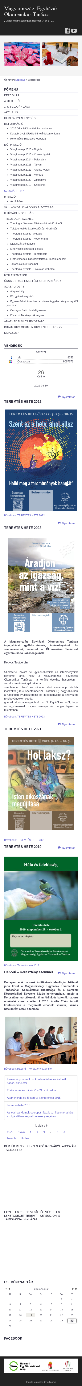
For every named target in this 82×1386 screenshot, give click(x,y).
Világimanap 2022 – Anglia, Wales (30, 169)
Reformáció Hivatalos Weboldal (28, 138)
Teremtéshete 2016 (18, 1105)
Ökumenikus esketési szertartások (32, 280)
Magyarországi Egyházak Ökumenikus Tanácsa (31, 11)
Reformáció (13, 123)
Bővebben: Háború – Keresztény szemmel (28, 1068)
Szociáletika (14, 191)
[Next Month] (73, 1289)
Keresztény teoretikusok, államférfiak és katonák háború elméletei (37, 1081)
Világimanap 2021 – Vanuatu (27, 174)
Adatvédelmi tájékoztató (24, 321)
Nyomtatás (68, 397)
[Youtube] (74, 31)
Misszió (10, 196)
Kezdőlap (20, 80)
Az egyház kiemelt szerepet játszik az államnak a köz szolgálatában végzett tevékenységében (40, 1114)
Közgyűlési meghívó (21, 296)
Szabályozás (14, 286)
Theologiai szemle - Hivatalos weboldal (32, 269)
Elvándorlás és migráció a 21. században (32, 1090)
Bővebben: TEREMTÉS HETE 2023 (24, 716)
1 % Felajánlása (17, 106)
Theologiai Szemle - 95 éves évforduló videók (36, 223)
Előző (21, 1132)
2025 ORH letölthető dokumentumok (31, 128)
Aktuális (11, 112)
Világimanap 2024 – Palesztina (28, 159)
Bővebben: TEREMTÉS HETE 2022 (24, 515)
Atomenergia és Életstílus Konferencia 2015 (34, 1097)
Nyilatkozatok (15, 275)
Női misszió (13, 144)
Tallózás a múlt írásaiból (24, 264)
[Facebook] (67, 31)
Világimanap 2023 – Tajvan (26, 164)
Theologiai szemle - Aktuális (26, 233)
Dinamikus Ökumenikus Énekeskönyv (33, 327)
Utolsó (25, 1138)
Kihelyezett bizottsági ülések (26, 248)
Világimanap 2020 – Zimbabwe (28, 179)
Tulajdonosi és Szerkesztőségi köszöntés (33, 228)
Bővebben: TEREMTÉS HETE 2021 (24, 840)
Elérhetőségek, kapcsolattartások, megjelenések (38, 259)
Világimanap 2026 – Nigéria (26, 149)
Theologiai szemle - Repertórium (29, 238)
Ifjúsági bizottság (19, 213)
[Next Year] (76, 1289)
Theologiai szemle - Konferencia (28, 253)
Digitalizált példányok (22, 243)
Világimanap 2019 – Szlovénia (27, 184)
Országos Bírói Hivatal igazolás (28, 310)
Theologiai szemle (19, 218)
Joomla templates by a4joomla (41, 1382)
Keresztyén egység (20, 118)
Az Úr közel (16, 201)
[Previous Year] (6, 1289)
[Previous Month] (9, 1289)
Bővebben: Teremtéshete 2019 (21, 965)
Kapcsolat (12, 332)
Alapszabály (17, 291)
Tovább (11, 1138)
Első (9, 1132)
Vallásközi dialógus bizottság (29, 207)
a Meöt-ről (12, 101)
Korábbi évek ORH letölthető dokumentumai (35, 133)
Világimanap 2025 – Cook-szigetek (30, 154)
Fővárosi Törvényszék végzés (27, 315)
